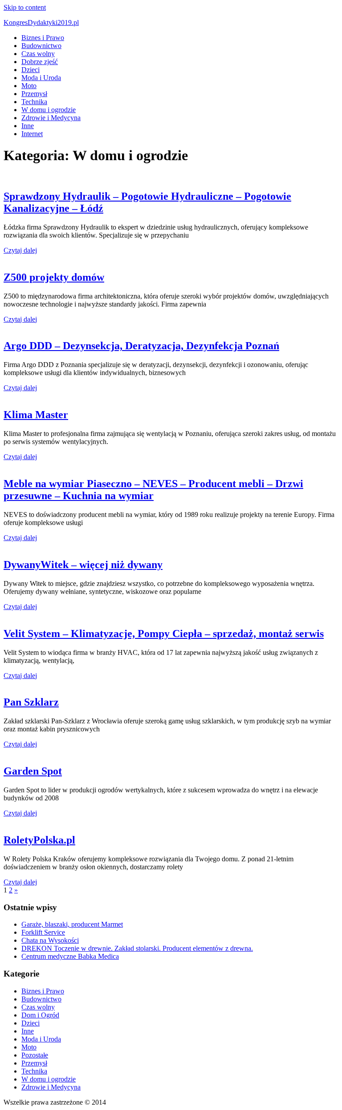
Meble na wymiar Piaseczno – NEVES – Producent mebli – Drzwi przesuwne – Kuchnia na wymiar (153, 489)
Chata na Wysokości (50, 940)
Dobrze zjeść (39, 61)
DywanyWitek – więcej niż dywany (83, 564)
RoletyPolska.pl (39, 840)
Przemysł (34, 93)
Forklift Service (43, 932)
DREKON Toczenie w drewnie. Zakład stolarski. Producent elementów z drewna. (137, 948)
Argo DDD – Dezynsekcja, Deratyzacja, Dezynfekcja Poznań (141, 345)
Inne (27, 125)
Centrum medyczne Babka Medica (70, 956)
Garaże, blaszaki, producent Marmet (72, 924)
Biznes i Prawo (42, 37)
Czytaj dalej (20, 250)
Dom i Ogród (40, 1015)
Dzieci (30, 69)
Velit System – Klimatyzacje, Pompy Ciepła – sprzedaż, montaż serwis (164, 633)
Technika (34, 101)
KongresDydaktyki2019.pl (41, 22)
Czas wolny (38, 53)
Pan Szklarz (31, 702)
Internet (32, 133)
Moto (29, 85)
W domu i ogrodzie (48, 109)
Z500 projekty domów (54, 277)
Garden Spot (33, 771)
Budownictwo (41, 45)
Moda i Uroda (41, 77)
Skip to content (25, 7)
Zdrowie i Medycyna (51, 117)
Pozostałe (34, 1055)
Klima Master (36, 414)
